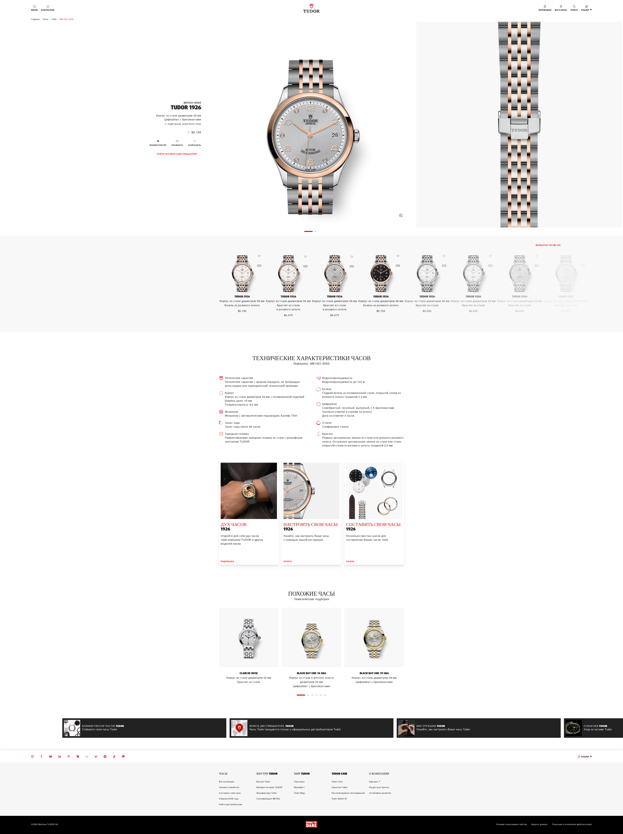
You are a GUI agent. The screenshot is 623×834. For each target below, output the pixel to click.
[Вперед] (616, 125)
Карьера (373, 781)
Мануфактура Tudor (267, 792)
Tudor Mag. (299, 792)
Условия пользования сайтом (511, 824)
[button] (574, 8)
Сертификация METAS (268, 798)
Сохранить (194, 145)
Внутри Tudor (263, 781)
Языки (585, 756)
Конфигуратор (158, 145)
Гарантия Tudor (340, 787)
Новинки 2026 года (229, 798)
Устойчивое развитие (380, 792)
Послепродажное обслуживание (348, 792)
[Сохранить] (260, 256)
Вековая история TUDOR (269, 787)
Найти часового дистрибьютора (177, 153)
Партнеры (299, 781)
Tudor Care (337, 781)
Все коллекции (226, 781)
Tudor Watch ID (339, 798)
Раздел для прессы (379, 787)
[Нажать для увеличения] (310, 125)
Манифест (299, 787)
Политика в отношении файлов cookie (572, 824)
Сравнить (177, 145)
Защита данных (539, 824)
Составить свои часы (230, 792)
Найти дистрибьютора (230, 804)
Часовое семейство (229, 787)
